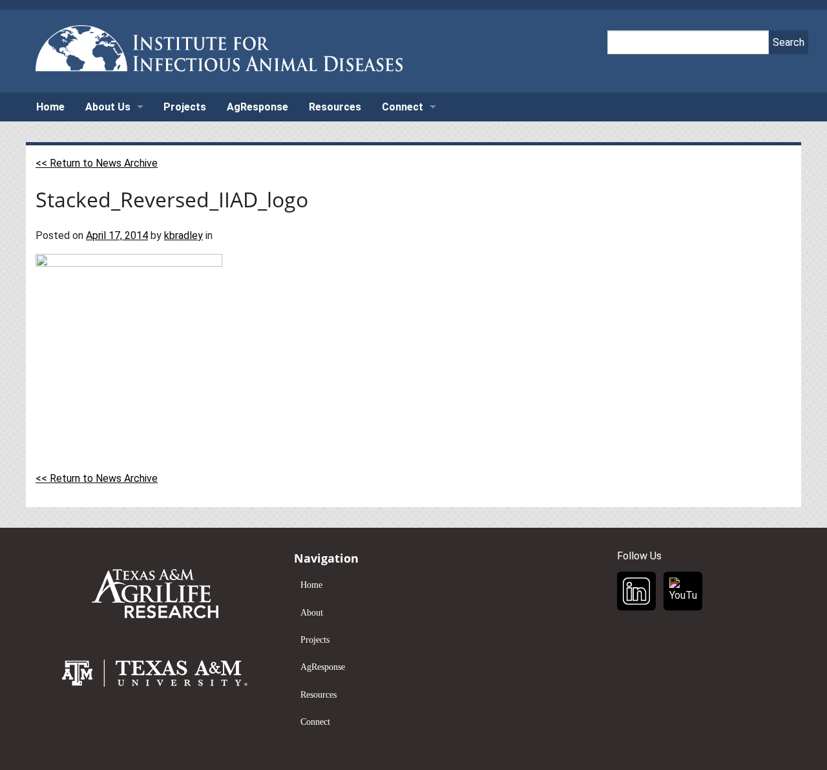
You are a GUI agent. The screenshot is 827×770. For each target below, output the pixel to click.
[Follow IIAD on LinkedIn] (636, 591)
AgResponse (257, 107)
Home (50, 107)
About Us (108, 107)
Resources (335, 107)
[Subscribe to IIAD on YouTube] (683, 591)
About (311, 613)
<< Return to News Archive (97, 163)
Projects (184, 107)
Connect (402, 107)
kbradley (183, 235)
